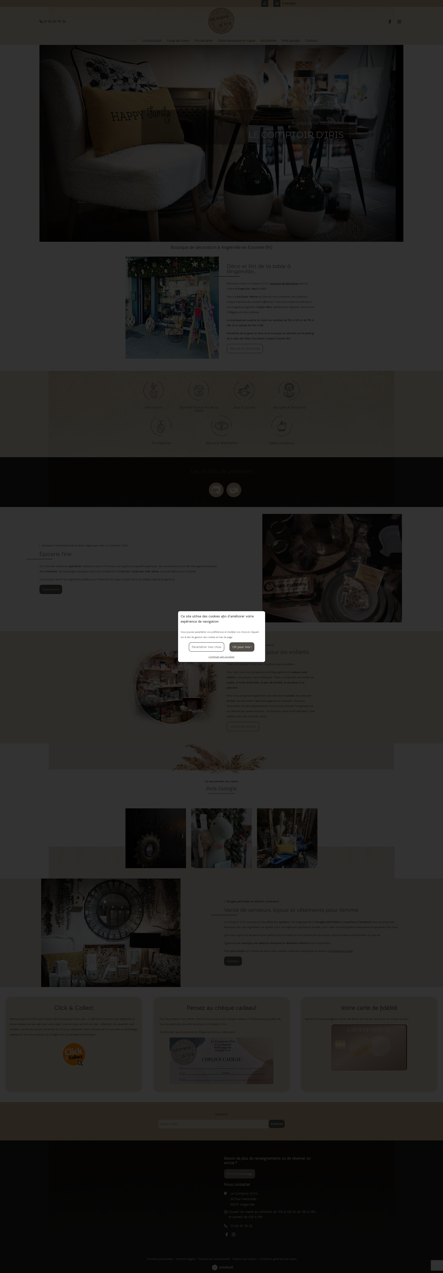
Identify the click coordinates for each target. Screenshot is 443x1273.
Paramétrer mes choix (206, 647)
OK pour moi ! (241, 647)
